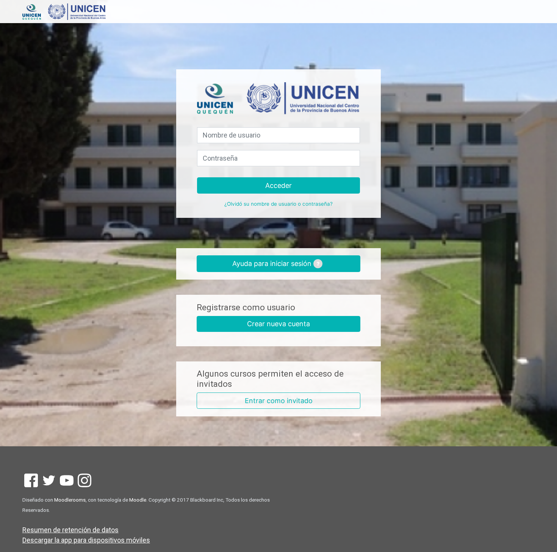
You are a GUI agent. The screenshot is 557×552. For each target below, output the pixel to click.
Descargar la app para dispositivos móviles (86, 540)
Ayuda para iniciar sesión (272, 263)
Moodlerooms (70, 500)
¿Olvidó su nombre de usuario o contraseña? (278, 204)
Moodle (137, 500)
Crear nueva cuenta (278, 324)
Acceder (278, 185)
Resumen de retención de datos (70, 530)
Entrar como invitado (279, 401)
